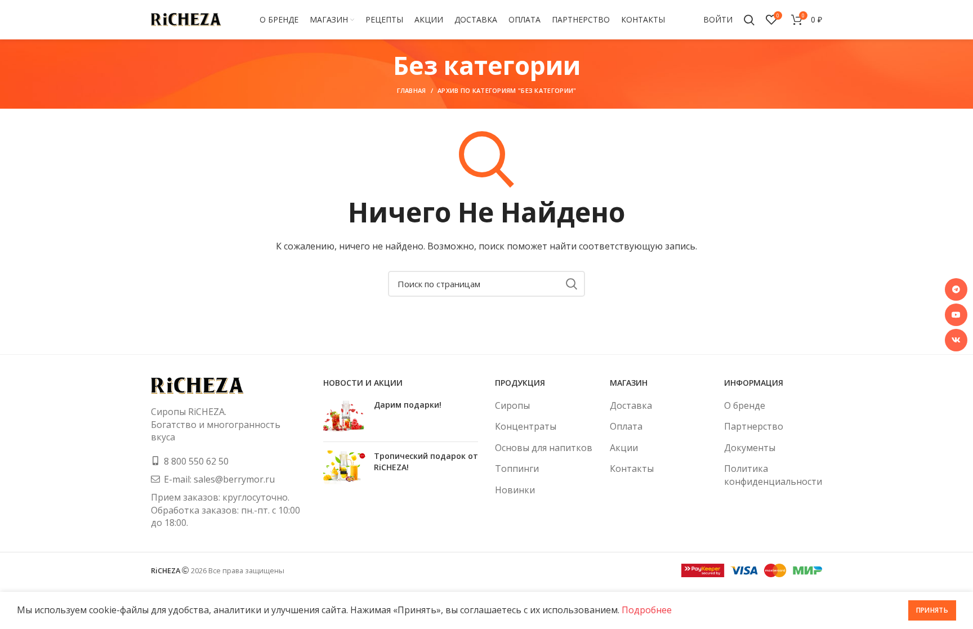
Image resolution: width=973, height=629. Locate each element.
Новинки (515, 490)
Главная (411, 90)
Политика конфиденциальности (773, 474)
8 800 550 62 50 (196, 461)
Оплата (626, 426)
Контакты (632, 468)
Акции (624, 447)
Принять (932, 610)
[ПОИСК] (571, 284)
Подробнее (647, 610)
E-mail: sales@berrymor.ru (219, 479)
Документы (749, 447)
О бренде (744, 405)
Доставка (631, 405)
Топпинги (517, 468)
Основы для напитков (543, 447)
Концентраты (525, 426)
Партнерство (753, 426)
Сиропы (512, 405)
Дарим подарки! (407, 404)
